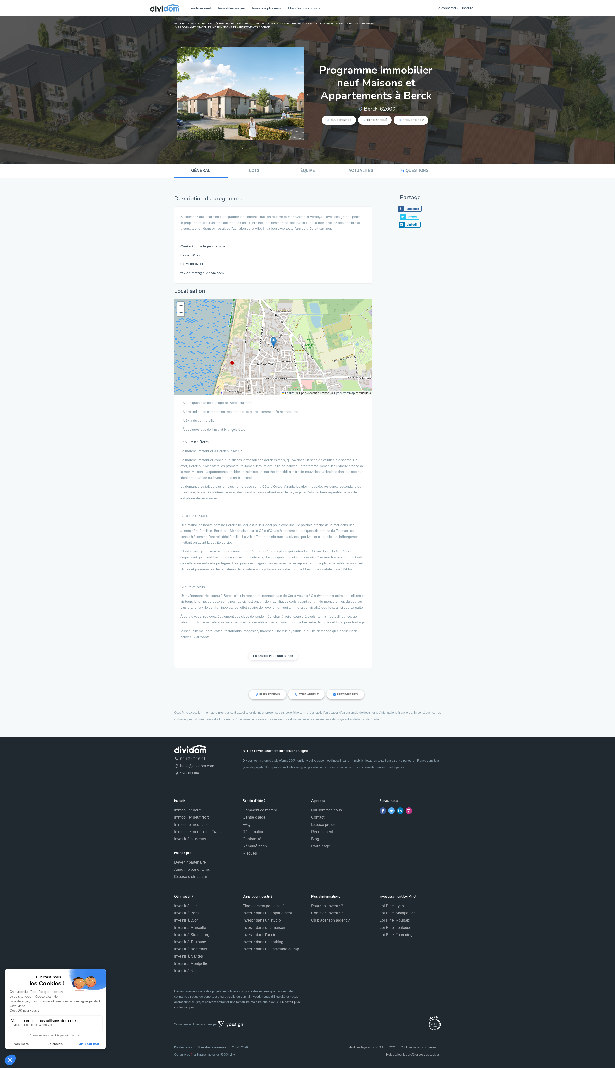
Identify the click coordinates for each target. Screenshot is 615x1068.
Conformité (252, 839)
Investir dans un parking (263, 942)
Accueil (180, 23)
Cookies (430, 1047)
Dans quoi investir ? (258, 896)
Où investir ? (183, 896)
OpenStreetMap (344, 393)
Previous (170, 94)
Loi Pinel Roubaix (395, 920)
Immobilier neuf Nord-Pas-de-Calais (247, 23)
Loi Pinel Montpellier (397, 913)
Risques (250, 853)
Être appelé (377, 120)
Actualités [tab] (360, 170)
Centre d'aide (254, 817)
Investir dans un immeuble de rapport (274, 949)
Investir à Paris (186, 913)
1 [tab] (228, 148)
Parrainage (320, 846)
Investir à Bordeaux (190, 949)
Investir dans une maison (264, 927)
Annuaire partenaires (192, 869)
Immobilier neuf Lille (191, 824)
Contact (317, 817)
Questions (417, 170)
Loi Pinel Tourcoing (396, 935)
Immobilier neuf (199, 8)
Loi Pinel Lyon (392, 906)
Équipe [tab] (307, 170)
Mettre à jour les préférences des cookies (413, 1054)
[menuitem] (199, 8)
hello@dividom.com (196, 766)
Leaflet (289, 393)
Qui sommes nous (326, 810)
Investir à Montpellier (191, 963)
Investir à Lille (186, 906)
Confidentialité (410, 1047)
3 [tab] (242, 148)
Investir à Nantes (188, 956)
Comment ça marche (260, 810)
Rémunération (255, 846)
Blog (315, 839)
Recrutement (322, 832)
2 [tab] (235, 148)
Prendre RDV (413, 120)
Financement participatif (263, 906)
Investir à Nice (186, 971)
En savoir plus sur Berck (273, 656)
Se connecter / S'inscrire (454, 8)
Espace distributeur (190, 877)
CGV (392, 1047)
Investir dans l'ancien (260, 935)
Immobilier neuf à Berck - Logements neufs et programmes (326, 23)
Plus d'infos (341, 120)
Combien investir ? (327, 913)
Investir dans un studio (262, 920)
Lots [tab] (254, 170)
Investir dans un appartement (267, 913)
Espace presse (324, 824)
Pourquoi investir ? (327, 906)
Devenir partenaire (190, 862)
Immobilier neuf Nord (192, 817)
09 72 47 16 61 (192, 759)
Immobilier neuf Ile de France (199, 832)
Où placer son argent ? (330, 920)
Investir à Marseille (190, 927)
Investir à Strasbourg (191, 935)
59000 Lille (189, 773)
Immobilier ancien (231, 8)
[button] (274, 342)
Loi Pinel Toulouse (395, 927)
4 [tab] (249, 148)
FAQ (246, 824)
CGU (379, 1047)
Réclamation (253, 832)
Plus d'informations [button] (302, 8)
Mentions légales (359, 1047)
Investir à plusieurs (266, 8)
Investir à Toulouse (190, 942)
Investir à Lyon (186, 920)
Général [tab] (200, 170)
